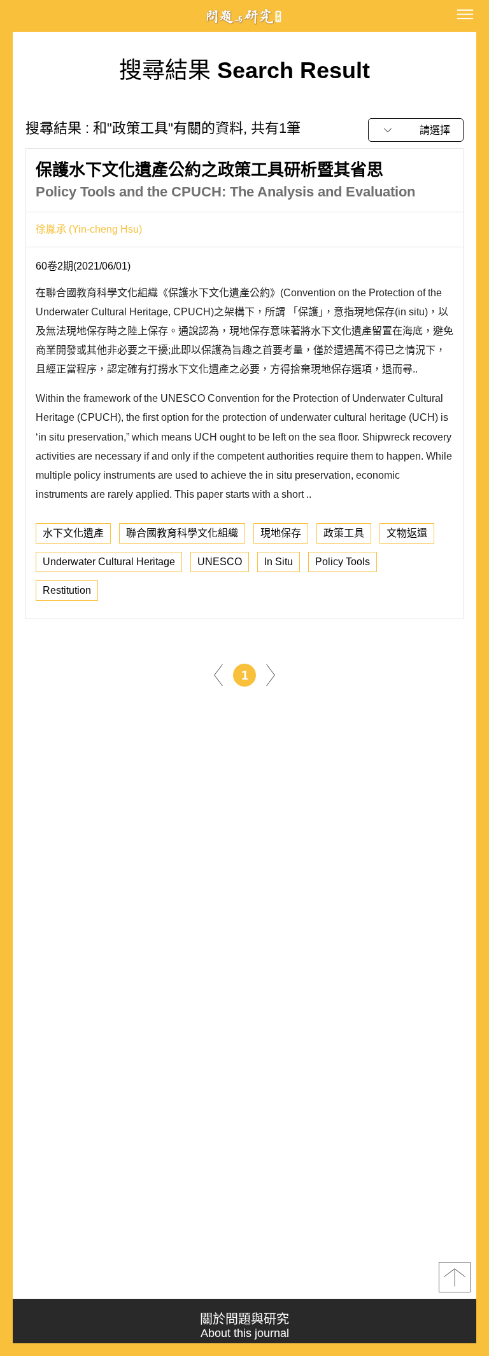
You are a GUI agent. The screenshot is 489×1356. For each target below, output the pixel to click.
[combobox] (416, 130)
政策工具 (343, 533)
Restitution (67, 590)
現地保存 (280, 533)
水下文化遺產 (73, 533)
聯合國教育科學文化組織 (182, 533)
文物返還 (406, 533)
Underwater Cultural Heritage (109, 561)
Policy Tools (342, 561)
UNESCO (219, 561)
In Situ (278, 561)
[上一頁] (218, 674)
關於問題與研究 (244, 1325)
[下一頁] (270, 674)
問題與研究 (244, 16)
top (455, 1277)
